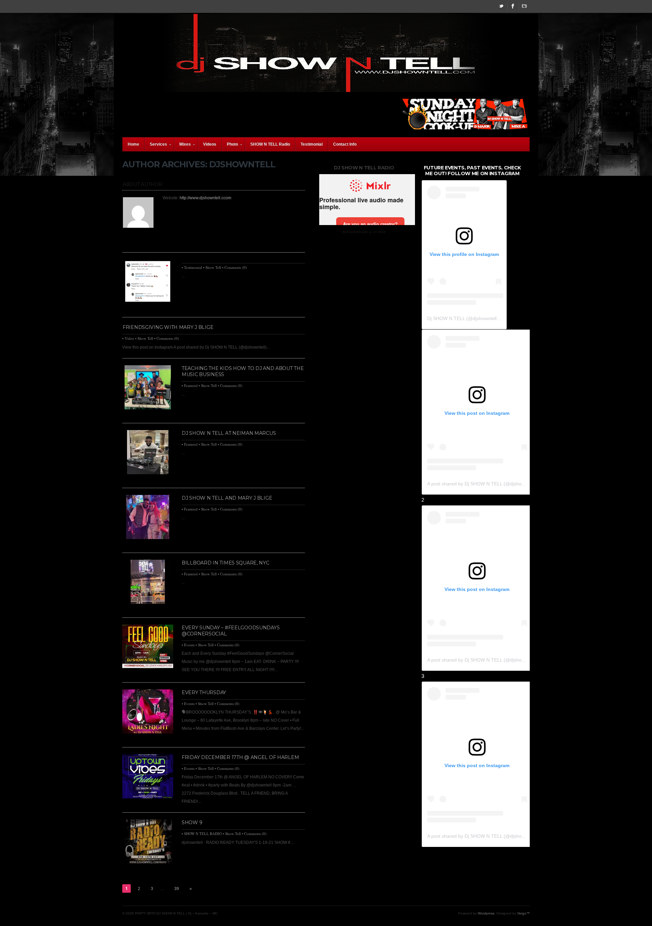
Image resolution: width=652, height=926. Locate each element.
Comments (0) (235, 267)
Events (189, 644)
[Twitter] (501, 6)
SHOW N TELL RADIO (203, 833)
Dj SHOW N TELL (446, 318)
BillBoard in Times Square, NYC (225, 563)
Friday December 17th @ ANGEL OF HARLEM (240, 757)
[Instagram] (524, 6)
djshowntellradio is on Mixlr (364, 232)
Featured (191, 385)
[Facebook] (512, 6)
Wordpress (486, 913)
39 (176, 888)
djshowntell (484, 318)
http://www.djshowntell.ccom (205, 198)
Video (129, 338)
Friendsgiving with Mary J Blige (168, 327)
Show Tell (213, 267)
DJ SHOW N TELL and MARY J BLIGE (227, 498)
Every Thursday (204, 692)
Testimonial (193, 267)
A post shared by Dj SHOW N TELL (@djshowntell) (481, 483)
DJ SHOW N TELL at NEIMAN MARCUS (229, 433)
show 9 (192, 822)
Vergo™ (523, 913)
